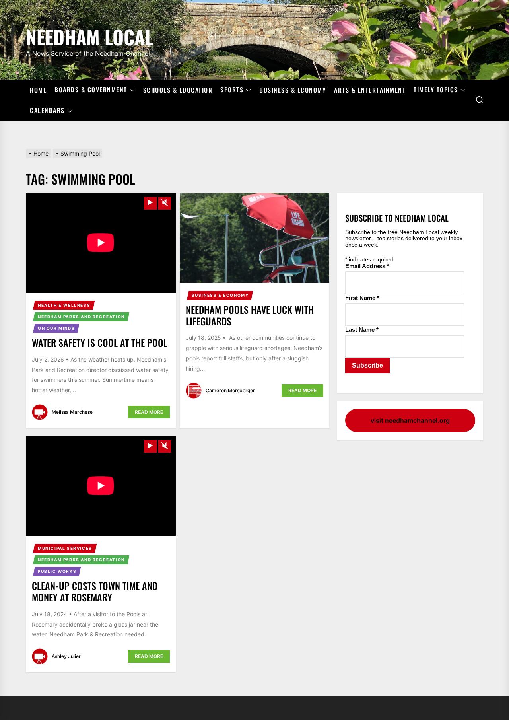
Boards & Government (90, 90)
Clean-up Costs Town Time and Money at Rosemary (94, 591)
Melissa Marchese (72, 412)
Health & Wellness (64, 305)
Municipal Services (65, 548)
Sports (231, 90)
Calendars (47, 110)
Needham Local (89, 36)
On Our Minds (56, 328)
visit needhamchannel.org (410, 420)
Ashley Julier (66, 656)
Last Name (362, 329)
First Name (362, 297)
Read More (149, 412)
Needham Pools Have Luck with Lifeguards (250, 315)
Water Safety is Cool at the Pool (99, 342)
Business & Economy (292, 90)
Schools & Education (178, 90)
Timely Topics (436, 90)
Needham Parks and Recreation (81, 316)
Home (38, 90)
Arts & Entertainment (370, 90)
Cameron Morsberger (230, 390)
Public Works (57, 571)
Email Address (367, 266)
